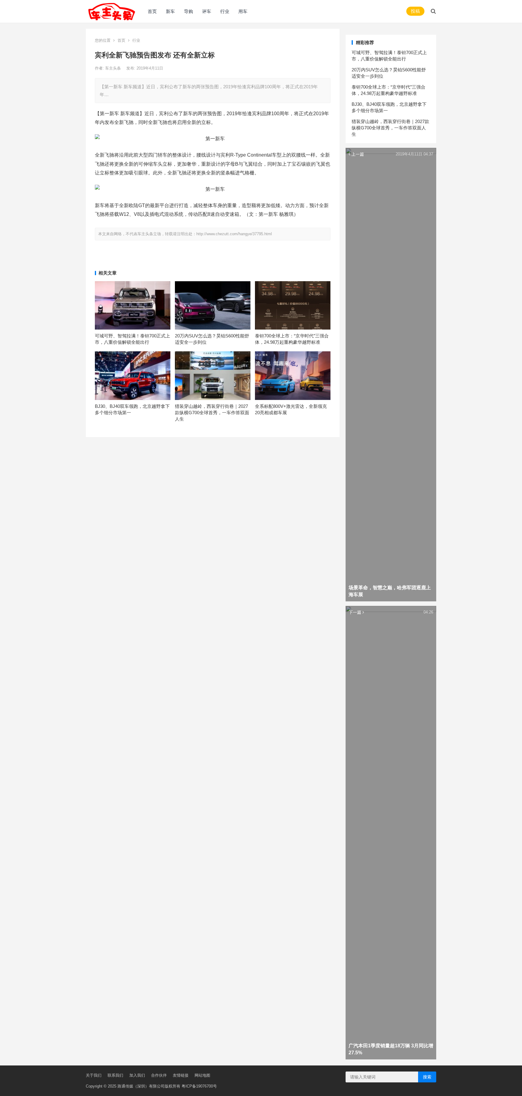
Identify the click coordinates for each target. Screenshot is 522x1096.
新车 (170, 11)
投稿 (415, 11)
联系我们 (115, 1075)
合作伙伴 (159, 1075)
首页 (152, 11)
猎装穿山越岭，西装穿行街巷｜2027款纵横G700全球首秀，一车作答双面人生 (212, 412)
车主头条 (113, 68)
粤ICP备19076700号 (199, 1086)
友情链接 (180, 1075)
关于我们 (94, 1075)
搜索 (427, 1077)
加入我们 (137, 1075)
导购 (188, 11)
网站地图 (202, 1075)
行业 (224, 11)
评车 (206, 11)
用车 (242, 11)
